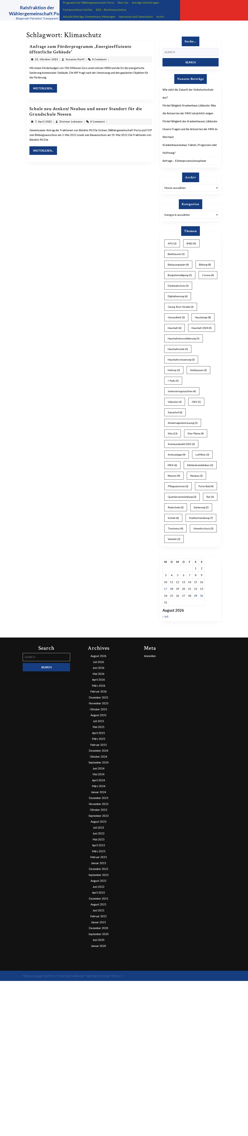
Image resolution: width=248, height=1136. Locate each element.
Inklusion (175, 401)
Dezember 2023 (98, 797)
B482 (191, 243)
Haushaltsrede (178, 349)
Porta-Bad (206, 486)
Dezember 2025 (98, 697)
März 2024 (98, 786)
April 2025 (98, 733)
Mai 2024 (98, 774)
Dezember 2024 (98, 750)
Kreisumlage (176, 454)
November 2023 (98, 804)
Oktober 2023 (98, 809)
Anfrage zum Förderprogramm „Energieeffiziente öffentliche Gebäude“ (80, 49)
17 (165, 588)
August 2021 (98, 904)
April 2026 (98, 679)
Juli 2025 (98, 721)
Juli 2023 (98, 827)
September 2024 (99, 762)
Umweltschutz (203, 528)
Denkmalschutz (178, 285)
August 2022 (98, 880)
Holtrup (174, 370)
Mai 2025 (98, 727)
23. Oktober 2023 (46, 59)
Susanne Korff (75, 59)
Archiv (160, 16)
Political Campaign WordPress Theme (43, 975)
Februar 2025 (98, 744)
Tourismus (175, 528)
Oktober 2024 (98, 756)
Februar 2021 (98, 916)
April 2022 (98, 892)
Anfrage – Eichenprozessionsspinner (184, 160)
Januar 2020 (98, 945)
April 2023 (98, 845)
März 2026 (98, 685)
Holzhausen (198, 370)
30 (201, 595)
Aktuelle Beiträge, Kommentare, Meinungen (89, 16)
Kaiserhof (175, 412)
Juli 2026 (98, 662)
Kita (172, 433)
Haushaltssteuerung (181, 359)
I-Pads (173, 380)
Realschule (176, 507)
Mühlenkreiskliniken (200, 465)
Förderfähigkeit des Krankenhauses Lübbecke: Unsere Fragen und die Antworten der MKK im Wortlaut (190, 129)
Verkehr (174, 539)
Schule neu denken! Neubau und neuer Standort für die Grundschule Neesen (85, 111)
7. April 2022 (43, 121)
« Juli (165, 616)
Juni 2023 (98, 833)
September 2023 (99, 815)
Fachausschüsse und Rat (77, 9)
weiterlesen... (45, 88)
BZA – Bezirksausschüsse (111, 9)
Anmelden (150, 656)
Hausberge (203, 317)
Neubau (196, 475)
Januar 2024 (98, 792)
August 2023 (98, 821)
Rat (210, 496)
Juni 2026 (98, 667)
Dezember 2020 (98, 928)
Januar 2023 (98, 863)
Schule (173, 517)
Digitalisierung (178, 296)
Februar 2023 (98, 857)
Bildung (205, 264)
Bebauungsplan (178, 264)
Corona (208, 275)
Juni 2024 (98, 768)
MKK (172, 465)
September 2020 (99, 934)
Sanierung (201, 507)
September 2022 (99, 874)
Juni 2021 (98, 910)
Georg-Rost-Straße (181, 306)
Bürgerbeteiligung (180, 275)
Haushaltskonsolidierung (183, 338)
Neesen (174, 475)
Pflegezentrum (178, 486)
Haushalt (174, 327)
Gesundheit (176, 317)
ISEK (196, 401)
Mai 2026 (98, 673)
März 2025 (98, 738)
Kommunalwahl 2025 (181, 444)
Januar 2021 (98, 922)
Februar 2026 (98, 691)
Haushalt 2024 (202, 327)
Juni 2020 (98, 939)
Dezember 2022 (98, 868)
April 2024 (98, 780)
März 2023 (98, 851)
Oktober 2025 (98, 709)
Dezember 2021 (98, 898)
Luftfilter (202, 454)
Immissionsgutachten (182, 391)
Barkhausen (176, 254)
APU (172, 243)
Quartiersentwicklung (182, 496)
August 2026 (98, 656)
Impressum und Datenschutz (136, 16)
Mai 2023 (98, 839)
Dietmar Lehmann (71, 121)
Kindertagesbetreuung (183, 422)
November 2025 (98, 703)
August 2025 (98, 715)
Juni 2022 (98, 886)
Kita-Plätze (196, 433)
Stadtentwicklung (201, 517)
